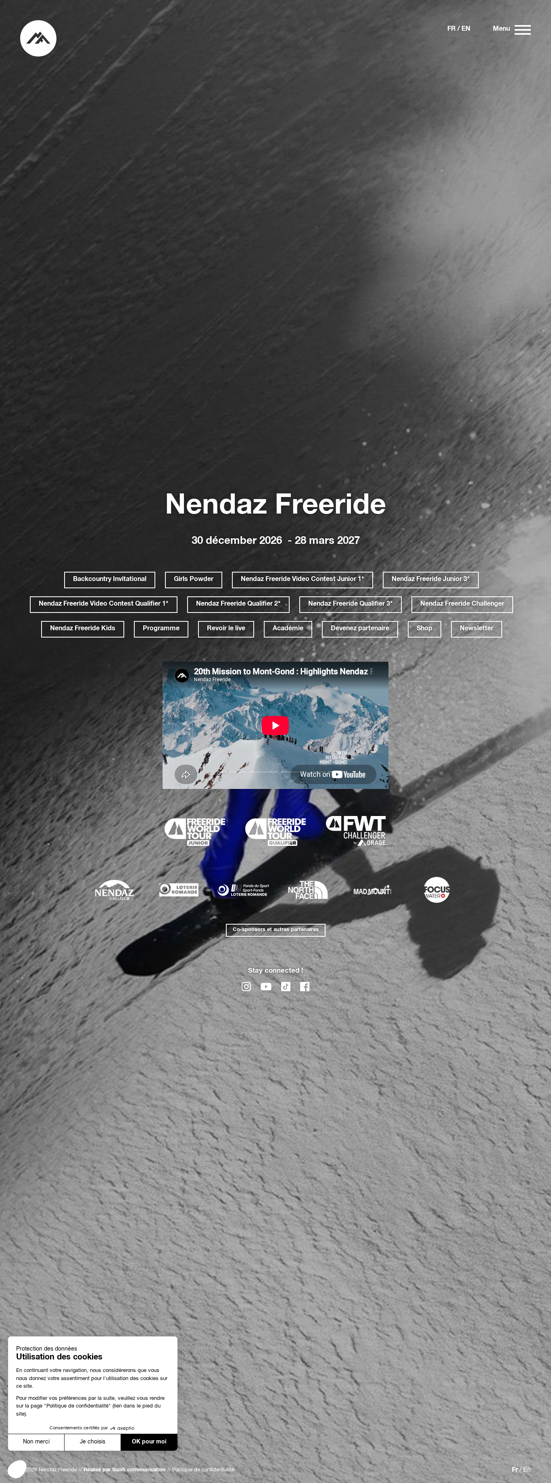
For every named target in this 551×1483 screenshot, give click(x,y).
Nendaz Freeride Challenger (462, 604)
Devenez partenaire (360, 629)
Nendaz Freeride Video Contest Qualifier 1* (104, 604)
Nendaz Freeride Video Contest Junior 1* (302, 580)
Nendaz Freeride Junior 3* (431, 580)
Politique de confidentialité (203, 1470)
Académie (288, 629)
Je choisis (92, 1442)
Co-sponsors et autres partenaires (276, 930)
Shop (424, 629)
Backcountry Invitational (109, 580)
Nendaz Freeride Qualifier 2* (238, 604)
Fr (451, 29)
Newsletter (476, 629)
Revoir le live (226, 629)
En (465, 29)
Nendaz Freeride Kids (82, 629)
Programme (161, 629)
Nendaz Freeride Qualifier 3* (350, 604)
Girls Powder (193, 580)
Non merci (36, 1442)
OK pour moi (149, 1442)
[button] (17, 1469)
